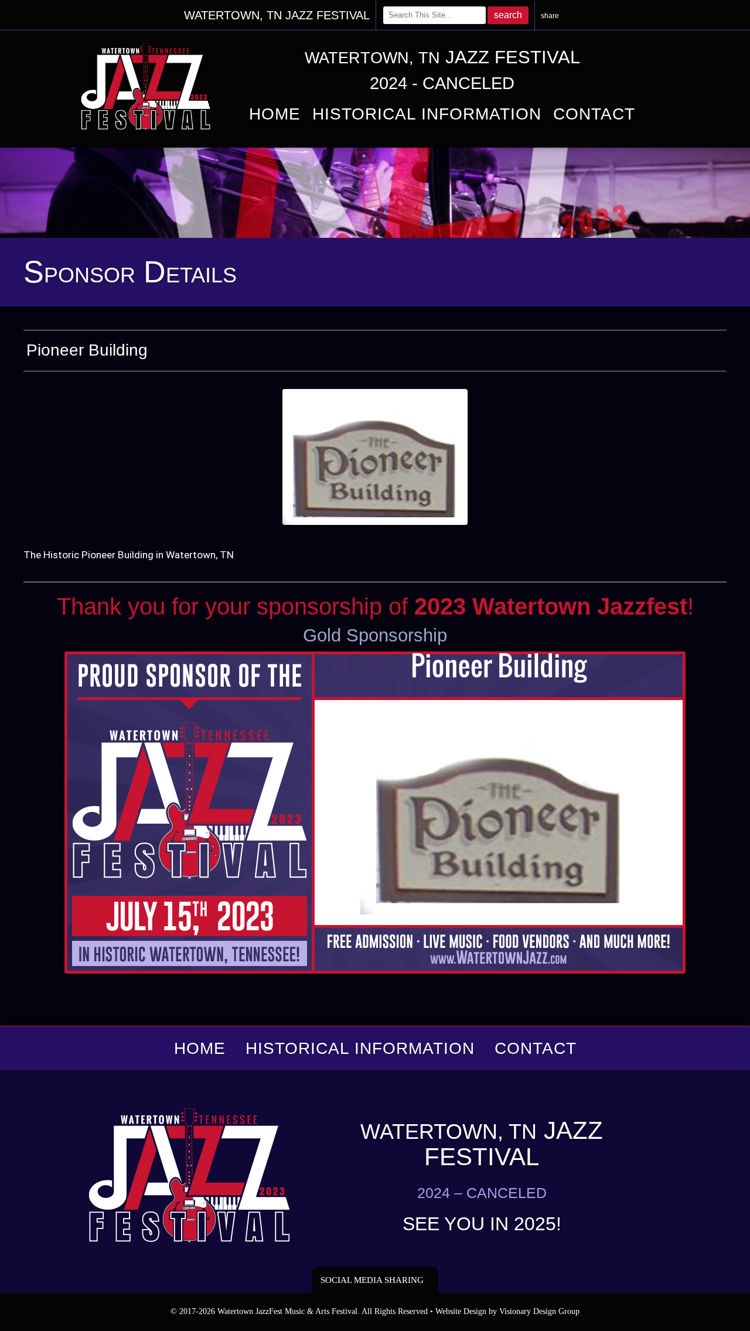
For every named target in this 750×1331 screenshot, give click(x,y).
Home (275, 114)
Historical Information (426, 114)
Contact (594, 114)
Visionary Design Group (539, 1311)
